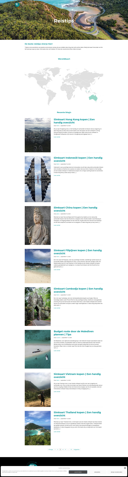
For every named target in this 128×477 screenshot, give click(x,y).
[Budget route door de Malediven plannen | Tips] (38, 349)
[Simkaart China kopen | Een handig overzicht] (38, 225)
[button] (125, 468)
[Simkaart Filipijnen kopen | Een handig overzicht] (38, 266)
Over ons (101, 4)
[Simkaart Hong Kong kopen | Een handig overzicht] (38, 135)
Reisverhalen (89, 4)
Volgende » (77, 449)
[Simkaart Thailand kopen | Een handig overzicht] (38, 428)
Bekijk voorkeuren (116, 472)
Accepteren (78, 472)
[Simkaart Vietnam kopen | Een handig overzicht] (38, 389)
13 (71, 449)
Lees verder (57, 137)
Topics (78, 4)
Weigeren (97, 472)
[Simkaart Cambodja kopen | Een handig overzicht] (38, 306)
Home (54, 4)
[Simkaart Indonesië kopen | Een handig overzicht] (38, 179)
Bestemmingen (65, 4)
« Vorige (50, 449)
